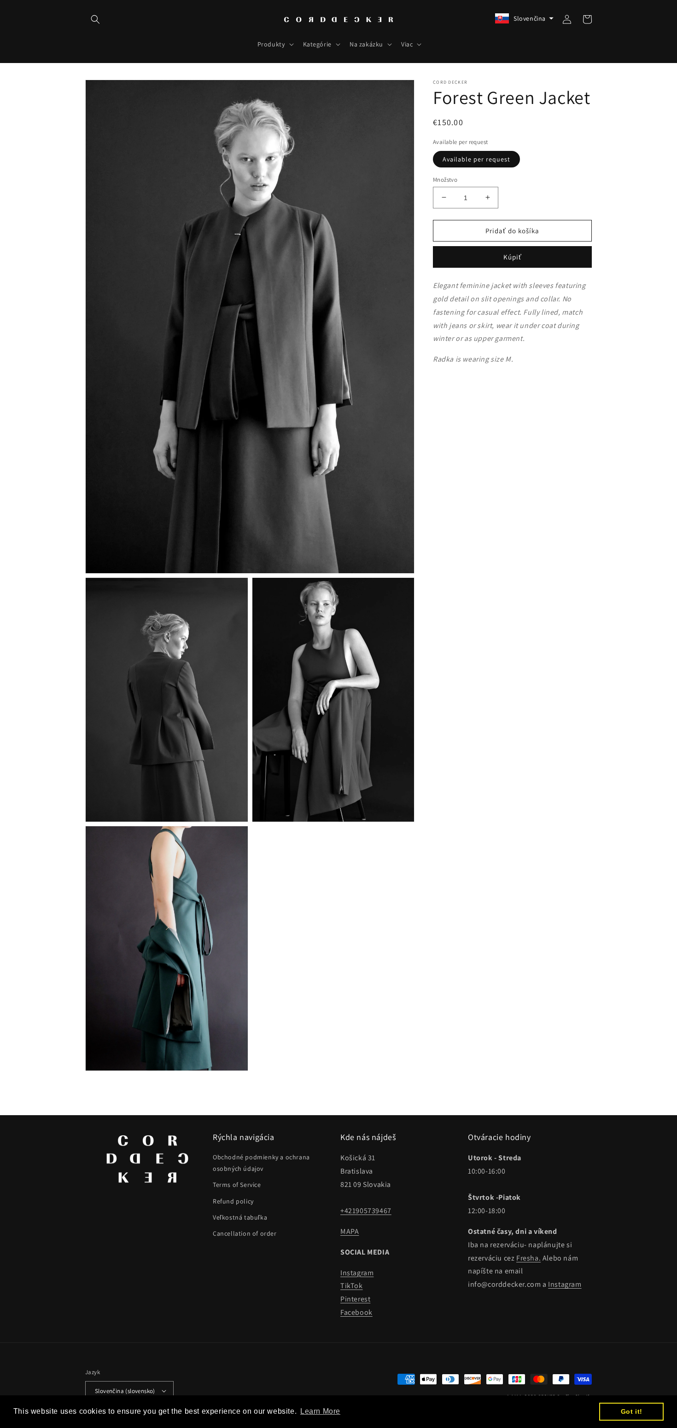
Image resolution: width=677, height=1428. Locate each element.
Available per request (476, 159)
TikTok (351, 1285)
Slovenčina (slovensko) (125, 1391)
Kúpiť (512, 257)
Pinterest (355, 1299)
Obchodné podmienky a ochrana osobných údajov (261, 1163)
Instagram (357, 1273)
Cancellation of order (245, 1233)
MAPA (349, 1231)
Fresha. (528, 1258)
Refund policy (233, 1201)
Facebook (356, 1312)
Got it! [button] (631, 1411)
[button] (95, 19)
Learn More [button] (320, 1411)
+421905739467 (365, 1210)
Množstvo (445, 179)
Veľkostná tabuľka (240, 1217)
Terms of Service (237, 1184)
